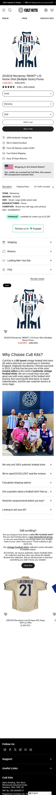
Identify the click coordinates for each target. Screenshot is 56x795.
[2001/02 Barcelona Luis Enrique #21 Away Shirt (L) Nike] (25, 593)
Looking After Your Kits (19, 260)
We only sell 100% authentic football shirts (23, 464)
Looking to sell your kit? (14, 509)
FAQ (9, 269)
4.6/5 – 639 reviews (26, 87)
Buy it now (28, 129)
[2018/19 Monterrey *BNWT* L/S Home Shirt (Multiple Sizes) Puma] (28, 309)
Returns (11, 251)
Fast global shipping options (16, 482)
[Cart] (52, 10)
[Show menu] (4, 10)
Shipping (12, 242)
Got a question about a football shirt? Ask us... (25, 491)
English (34, 793)
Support (7, 759)
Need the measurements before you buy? (23, 500)
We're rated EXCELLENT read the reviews (24, 473)
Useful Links (10, 768)
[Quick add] (5, 331)
